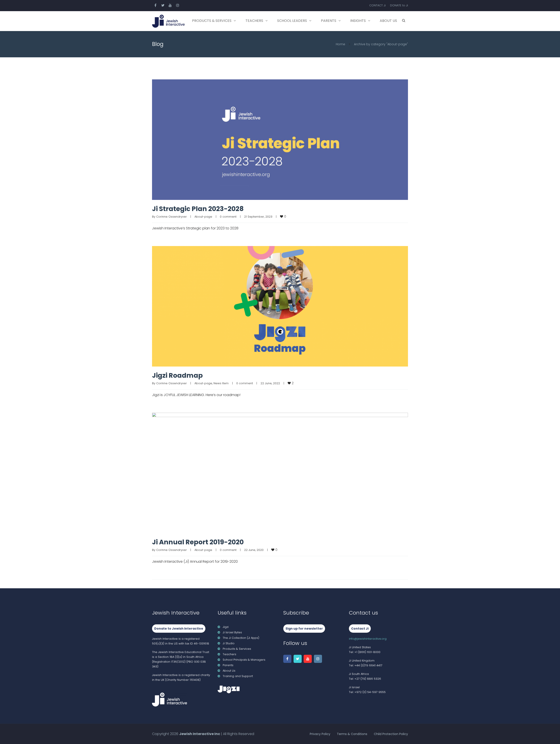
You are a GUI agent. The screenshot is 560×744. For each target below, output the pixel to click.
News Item (221, 383)
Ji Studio (228, 643)
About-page (203, 217)
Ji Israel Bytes (232, 632)
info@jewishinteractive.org (368, 639)
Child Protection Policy (391, 734)
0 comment (228, 217)
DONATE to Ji (399, 5)
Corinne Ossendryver (171, 217)
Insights (358, 20)
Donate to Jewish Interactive (178, 628)
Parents (328, 20)
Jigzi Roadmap (177, 375)
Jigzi (226, 627)
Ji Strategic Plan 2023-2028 (198, 208)
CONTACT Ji (377, 5)
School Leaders (292, 20)
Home (340, 44)
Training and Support (238, 676)
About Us (388, 20)
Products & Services (211, 20)
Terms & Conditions (352, 734)
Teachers (254, 20)
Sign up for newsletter (304, 628)
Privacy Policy (320, 734)
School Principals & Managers (244, 660)
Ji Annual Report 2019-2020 (198, 542)
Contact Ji (360, 628)
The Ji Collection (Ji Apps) (241, 638)
